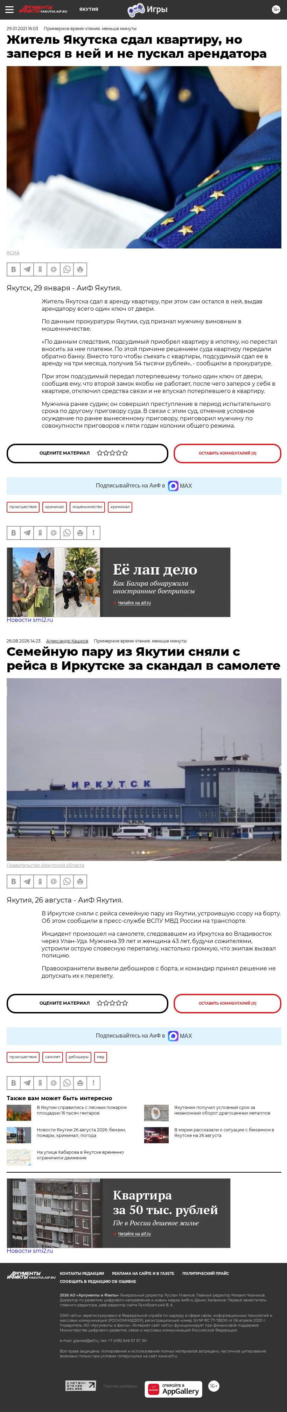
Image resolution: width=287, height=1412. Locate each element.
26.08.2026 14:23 (24, 641)
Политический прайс (205, 1273)
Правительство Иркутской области (45, 865)
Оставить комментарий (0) (228, 453)
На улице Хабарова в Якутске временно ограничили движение (80, 1155)
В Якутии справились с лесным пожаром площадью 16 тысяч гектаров (82, 1110)
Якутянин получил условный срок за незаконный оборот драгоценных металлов (222, 1110)
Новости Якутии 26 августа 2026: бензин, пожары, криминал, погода (81, 1132)
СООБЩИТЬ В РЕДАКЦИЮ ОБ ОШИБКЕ (98, 1281)
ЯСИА (13, 252)
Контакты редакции (82, 1273)
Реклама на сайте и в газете (143, 1273)
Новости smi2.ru (30, 620)
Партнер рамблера (120, 1386)
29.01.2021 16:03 (22, 28)
